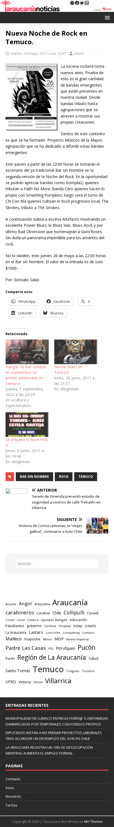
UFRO (11, 681)
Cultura (32, 620)
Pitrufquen (65, 648)
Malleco (14, 639)
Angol (25, 603)
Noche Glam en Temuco (68, 369)
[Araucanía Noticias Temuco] (57, 8)
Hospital (65, 626)
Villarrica (58, 680)
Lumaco (88, 632)
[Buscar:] (57, 563)
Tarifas (11, 805)
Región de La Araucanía (51, 657)
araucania (42, 604)
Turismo (88, 671)
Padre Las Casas (26, 647)
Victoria (25, 681)
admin (79, 53)
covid (21, 620)
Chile (57, 612)
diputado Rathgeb (54, 620)
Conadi (93, 613)
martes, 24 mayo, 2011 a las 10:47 (38, 53)
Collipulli (74, 612)
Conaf (10, 620)
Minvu (47, 639)
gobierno (34, 625)
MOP (59, 638)
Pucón (86, 647)
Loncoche (53, 632)
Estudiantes (15, 625)
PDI (50, 648)
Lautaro (36, 632)
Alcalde (11, 604)
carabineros (20, 612)
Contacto (13, 778)
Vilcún (38, 682)
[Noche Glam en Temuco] (75, 352)
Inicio (10, 787)
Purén (10, 658)
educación (78, 619)
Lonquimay (71, 632)
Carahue (43, 613)
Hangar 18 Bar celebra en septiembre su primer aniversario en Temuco (26, 375)
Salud (93, 658)
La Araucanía (16, 632)
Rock (63, 476)
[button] (106, 17)
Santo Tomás (18, 670)
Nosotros (13, 796)
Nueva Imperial (77, 639)
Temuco (85, 476)
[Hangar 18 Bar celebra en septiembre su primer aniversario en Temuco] (27, 352)
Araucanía (70, 602)
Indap (77, 625)
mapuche (32, 638)
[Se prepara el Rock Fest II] (27, 424)
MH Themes (93, 821)
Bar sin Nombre (34, 476)
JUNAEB (90, 626)
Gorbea (50, 626)
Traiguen (72, 671)
